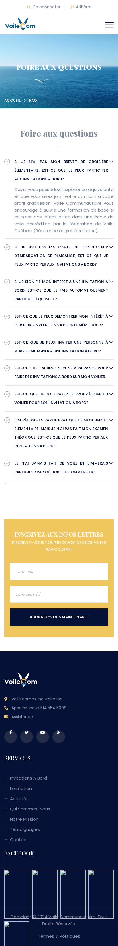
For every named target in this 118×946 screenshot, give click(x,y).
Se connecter (46, 7)
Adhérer (84, 7)
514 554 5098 (53, 708)
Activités (19, 799)
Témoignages (25, 829)
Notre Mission (24, 819)
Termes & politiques (59, 936)
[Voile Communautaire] (20, 24)
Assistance (22, 717)
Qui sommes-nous (30, 809)
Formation (21, 788)
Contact (19, 840)
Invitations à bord (28, 778)
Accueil (12, 100)
